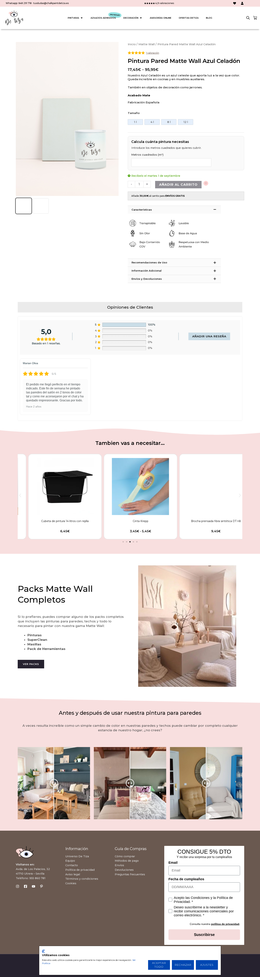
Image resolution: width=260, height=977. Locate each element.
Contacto (71, 865)
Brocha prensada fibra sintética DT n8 (205, 521)
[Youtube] (33, 886)
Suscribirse (204, 935)
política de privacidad (225, 923)
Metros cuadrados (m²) (147, 154)
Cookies (70, 883)
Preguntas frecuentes (130, 874)
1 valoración (152, 53)
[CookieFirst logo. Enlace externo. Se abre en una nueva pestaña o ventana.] (43, 951)
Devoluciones (124, 870)
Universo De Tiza (77, 856)
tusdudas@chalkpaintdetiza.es (51, 3)
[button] (20, 495)
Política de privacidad (80, 870)
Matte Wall (146, 44)
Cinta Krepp (130, 521)
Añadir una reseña (209, 336)
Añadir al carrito (178, 184)
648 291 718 (25, 3)
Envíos (119, 865)
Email (173, 862)
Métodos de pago (127, 860)
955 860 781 (37, 878)
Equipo (70, 860)
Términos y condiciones (81, 878)
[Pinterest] (41, 886)
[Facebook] (25, 886)
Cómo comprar (125, 856)
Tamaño (134, 113)
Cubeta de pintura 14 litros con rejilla (54, 521)
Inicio (132, 44)
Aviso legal (72, 874)
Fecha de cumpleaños (186, 879)
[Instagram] (17, 886)
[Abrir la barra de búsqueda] (248, 18)
